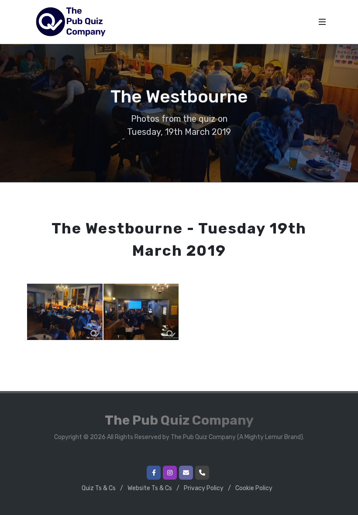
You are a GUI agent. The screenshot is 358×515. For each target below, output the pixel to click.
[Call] (202, 473)
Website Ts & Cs (149, 488)
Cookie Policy (253, 488)
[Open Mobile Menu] (322, 21)
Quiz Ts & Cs (99, 488)
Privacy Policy (204, 488)
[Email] (186, 473)
